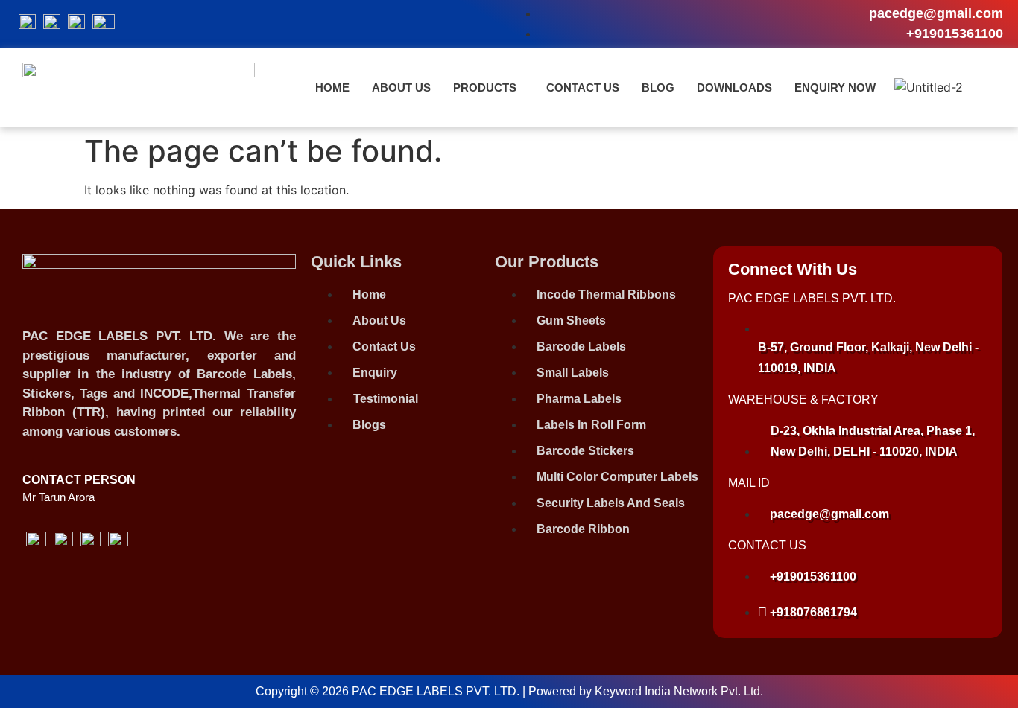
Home (332, 87)
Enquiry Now (835, 87)
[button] (488, 87)
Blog (658, 87)
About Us (401, 87)
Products (484, 87)
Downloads (734, 87)
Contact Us (582, 87)
